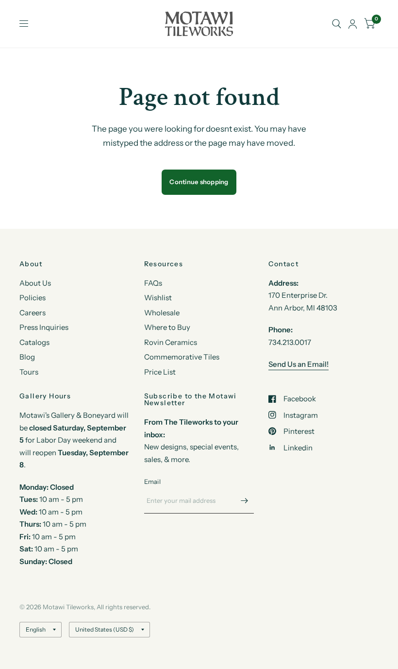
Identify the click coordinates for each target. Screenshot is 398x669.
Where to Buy (167, 327)
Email (152, 481)
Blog (27, 356)
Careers (32, 312)
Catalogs (34, 342)
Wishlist (158, 297)
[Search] (337, 24)
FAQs (153, 283)
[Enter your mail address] (244, 501)
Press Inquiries (43, 327)
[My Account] (353, 24)
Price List (160, 372)
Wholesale (162, 312)
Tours (28, 372)
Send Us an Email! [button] (298, 364)
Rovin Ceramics (170, 342)
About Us (35, 283)
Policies (32, 297)
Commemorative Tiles (181, 356)
